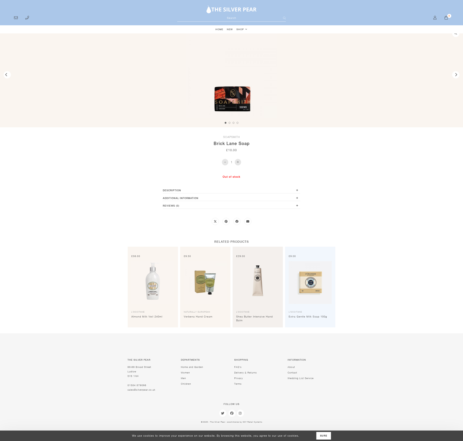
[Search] (282, 18)
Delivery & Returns (245, 372)
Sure (323, 435)
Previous (7, 74)
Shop (240, 29)
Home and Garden (192, 367)
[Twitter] (222, 413)
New (230, 29)
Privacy (238, 378)
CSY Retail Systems (252, 422)
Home (219, 29)
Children (186, 383)
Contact (292, 372)
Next (455, 74)
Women (185, 372)
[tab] (231, 190)
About (291, 367)
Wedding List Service (301, 378)
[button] (455, 33)
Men (183, 378)
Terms (238, 383)
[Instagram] (240, 413)
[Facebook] (232, 413)
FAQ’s (238, 367)
